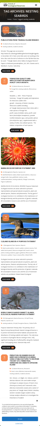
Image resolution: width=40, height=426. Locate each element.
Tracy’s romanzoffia (18, 255)
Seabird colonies (18, 46)
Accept (20, 419)
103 (4, 318)
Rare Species (16, 245)
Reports (17, 44)
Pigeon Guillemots (6, 182)
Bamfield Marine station (10, 175)
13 (3, 44)
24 (3, 172)
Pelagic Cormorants (28, 179)
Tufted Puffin (29, 255)
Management (9, 172)
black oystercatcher (8, 248)
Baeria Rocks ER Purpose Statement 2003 (18, 168)
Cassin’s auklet (19, 248)
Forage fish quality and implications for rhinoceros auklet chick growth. (22, 80)
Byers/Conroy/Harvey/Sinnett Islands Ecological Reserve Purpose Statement (18, 313)
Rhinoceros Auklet (31, 253)
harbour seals (23, 177)
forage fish (14, 89)
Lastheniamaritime (6, 179)
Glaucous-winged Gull (18, 250)
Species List (21, 172)
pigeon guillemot (20, 253)
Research (23, 44)
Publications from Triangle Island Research (20, 40)
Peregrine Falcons (23, 323)
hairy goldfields (13, 177)
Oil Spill (15, 323)
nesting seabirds (8, 46)
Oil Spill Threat (28, 318)
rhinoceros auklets (6, 255)
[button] (37, 401)
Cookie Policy (19, 423)
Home (9, 19)
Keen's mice (14, 371)
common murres (29, 248)
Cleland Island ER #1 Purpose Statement (18, 241)
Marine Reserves (10, 44)
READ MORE (6, 71)
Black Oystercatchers (23, 175)
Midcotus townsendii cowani (27, 371)
